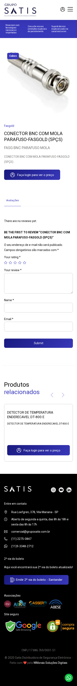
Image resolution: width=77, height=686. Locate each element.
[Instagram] (53, 489)
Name (9, 300)
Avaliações (12, 200)
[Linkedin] (69, 489)
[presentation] (51, 396)
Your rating (12, 257)
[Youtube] (61, 489)
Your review (13, 270)
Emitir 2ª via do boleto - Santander (38, 580)
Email (8, 319)
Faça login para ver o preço (34, 175)
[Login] (62, 10)
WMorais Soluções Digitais (50, 662)
